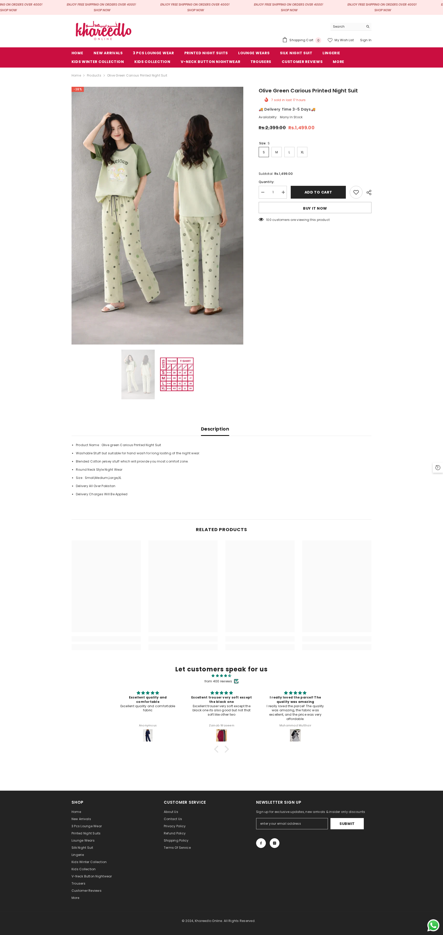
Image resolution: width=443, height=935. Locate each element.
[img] (221, 676)
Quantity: (266, 182)
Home (76, 75)
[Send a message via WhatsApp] (433, 925)
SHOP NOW (8, 10)
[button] (217, 749)
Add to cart (318, 192)
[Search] (350, 27)
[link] (106, 639)
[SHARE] (367, 192)
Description (215, 429)
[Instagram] (274, 843)
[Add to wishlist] (356, 192)
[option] (158, 216)
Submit (347, 823)
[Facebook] (261, 843)
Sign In (365, 40)
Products (94, 75)
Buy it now (315, 208)
